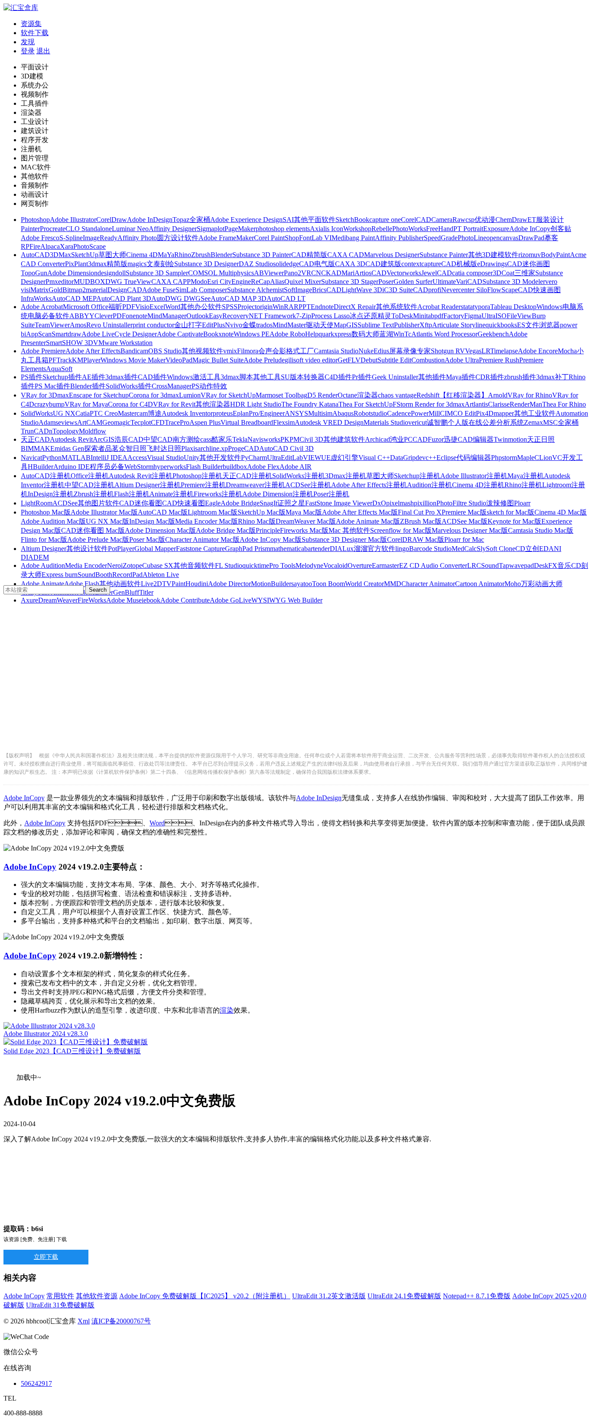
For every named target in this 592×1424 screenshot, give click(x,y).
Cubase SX (157, 565)
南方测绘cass (191, 439)
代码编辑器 (473, 457)
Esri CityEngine (229, 281)
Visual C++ (374, 457)
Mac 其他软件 (349, 530)
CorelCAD (416, 219)
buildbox (235, 466)
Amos (78, 325)
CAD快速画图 (539, 289)
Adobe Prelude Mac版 (98, 539)
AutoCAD (35, 254)
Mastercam (133, 413)
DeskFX (545, 565)
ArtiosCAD (371, 273)
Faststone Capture (200, 548)
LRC (474, 565)
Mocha (567, 351)
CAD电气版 (317, 263)
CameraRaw (448, 219)
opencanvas (502, 237)
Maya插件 (460, 377)
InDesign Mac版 (152, 521)
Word (172, 306)
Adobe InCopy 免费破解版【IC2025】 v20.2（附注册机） (204, 1296)
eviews (67, 422)
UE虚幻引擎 (339, 457)
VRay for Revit (174, 404)
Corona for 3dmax (154, 395)
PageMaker (240, 228)
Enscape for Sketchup (99, 395)
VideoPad (179, 360)
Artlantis (476, 404)
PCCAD (416, 439)
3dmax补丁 (552, 377)
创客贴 (560, 228)
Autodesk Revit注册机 (140, 475)
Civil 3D (311, 439)
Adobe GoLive (230, 600)
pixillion (425, 503)
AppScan (39, 334)
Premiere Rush (499, 360)
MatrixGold (46, 289)
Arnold (497, 395)
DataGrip (403, 457)
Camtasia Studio (336, 351)
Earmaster (385, 565)
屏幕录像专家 (410, 351)
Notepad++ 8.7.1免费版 (477, 1296)
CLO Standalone (88, 228)
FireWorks (92, 600)
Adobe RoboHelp (294, 334)
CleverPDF (110, 315)
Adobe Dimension (72, 273)
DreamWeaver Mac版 (306, 521)
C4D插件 (338, 377)
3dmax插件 (121, 377)
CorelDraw (111, 219)
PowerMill (425, 413)
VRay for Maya (86, 404)
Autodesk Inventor (187, 413)
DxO (379, 503)
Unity (191, 457)
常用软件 (60, 1296)
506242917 (36, 1383)
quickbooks (501, 325)
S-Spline (71, 237)
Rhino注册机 (523, 485)
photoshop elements (283, 228)
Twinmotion (510, 439)
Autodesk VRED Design (329, 422)
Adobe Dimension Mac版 (160, 530)
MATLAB (76, 457)
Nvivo (233, 325)
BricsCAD (327, 289)
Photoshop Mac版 (46, 512)
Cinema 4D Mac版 (560, 512)
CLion (543, 457)
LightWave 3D (362, 289)
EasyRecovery (229, 315)
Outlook (197, 315)
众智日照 (132, 448)
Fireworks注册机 (218, 494)
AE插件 (93, 377)
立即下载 (46, 1257)
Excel (157, 306)
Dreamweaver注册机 (255, 485)
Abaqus (343, 413)
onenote (136, 315)
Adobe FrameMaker (226, 237)
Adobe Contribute (185, 600)
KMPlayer (86, 360)
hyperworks (169, 466)
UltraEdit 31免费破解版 (60, 1305)
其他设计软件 (87, 548)
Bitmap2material (84, 289)
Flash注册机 (132, 494)
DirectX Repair (355, 306)
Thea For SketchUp (365, 404)
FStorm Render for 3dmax (429, 404)
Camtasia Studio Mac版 (540, 530)
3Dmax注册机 (345, 475)
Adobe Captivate (180, 334)
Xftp (426, 325)
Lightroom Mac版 (212, 512)
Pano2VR (297, 273)
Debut (369, 360)
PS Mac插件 (52, 386)
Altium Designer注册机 (147, 485)
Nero (114, 565)
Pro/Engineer (267, 413)
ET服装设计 (545, 219)
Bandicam (134, 351)
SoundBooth (95, 574)
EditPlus (213, 325)
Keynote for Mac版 (514, 521)
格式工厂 (300, 351)
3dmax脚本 (237, 377)
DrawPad (531, 237)
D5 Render (322, 395)
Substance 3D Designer (206, 263)
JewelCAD (436, 273)
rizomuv (529, 254)
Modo (199, 281)
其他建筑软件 (344, 439)
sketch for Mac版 (510, 512)
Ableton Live (161, 574)
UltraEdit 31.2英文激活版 (329, 1296)
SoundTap (495, 565)
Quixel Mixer (302, 281)
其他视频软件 (202, 351)
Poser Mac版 (147, 539)
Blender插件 (88, 386)
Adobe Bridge (240, 503)
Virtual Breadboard (247, 422)
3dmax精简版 (107, 263)
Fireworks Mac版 (304, 530)
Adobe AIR (296, 466)
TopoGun (34, 273)
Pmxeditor (60, 281)
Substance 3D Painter (261, 254)
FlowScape (502, 289)
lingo (402, 548)
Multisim (320, 413)
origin (265, 306)
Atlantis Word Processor (444, 334)
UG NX (64, 413)
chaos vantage (397, 395)
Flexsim (284, 422)
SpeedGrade (441, 237)
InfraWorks (36, 298)
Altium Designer (43, 548)
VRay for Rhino (529, 395)
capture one (385, 219)
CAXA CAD (345, 254)
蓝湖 (386, 334)
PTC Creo (104, 413)
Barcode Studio (430, 548)
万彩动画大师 (542, 583)
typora (481, 306)
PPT (305, 306)
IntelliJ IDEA (109, 457)
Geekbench (493, 334)
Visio (142, 306)
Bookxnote (218, 334)
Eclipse (446, 457)
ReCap (260, 281)
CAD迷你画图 (528, 263)
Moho (512, 583)
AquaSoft (59, 368)
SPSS (229, 306)
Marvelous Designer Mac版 (470, 530)
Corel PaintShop (276, 237)
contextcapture (421, 263)
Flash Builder (204, 466)
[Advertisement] (296, 672)
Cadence (399, 413)
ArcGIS (103, 439)
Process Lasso (330, 315)
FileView (519, 315)
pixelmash (400, 503)
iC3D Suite (397, 289)
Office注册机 (90, 475)
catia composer (472, 273)
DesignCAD (124, 289)
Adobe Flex (263, 466)
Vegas (473, 351)
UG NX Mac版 (107, 521)
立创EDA (539, 548)
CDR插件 (489, 377)
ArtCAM (89, 422)
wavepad (521, 565)
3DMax (60, 254)
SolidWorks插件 (129, 386)
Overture (360, 565)
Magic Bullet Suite (218, 360)
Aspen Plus (205, 422)
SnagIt (268, 503)
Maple (525, 457)
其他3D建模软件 (493, 254)
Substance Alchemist (255, 289)
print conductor (153, 325)
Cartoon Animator (479, 583)
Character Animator (428, 583)
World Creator (364, 583)
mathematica (287, 548)
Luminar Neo (130, 228)
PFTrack (60, 360)
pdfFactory (449, 315)
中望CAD (157, 439)
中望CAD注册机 (89, 485)
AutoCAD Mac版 (163, 512)
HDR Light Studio (255, 404)
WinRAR (286, 306)
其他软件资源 (96, 1296)
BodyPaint (555, 254)
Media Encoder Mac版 (206, 521)
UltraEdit (279, 457)
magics (136, 263)
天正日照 (541, 439)
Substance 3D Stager (349, 281)
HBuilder (40, 466)
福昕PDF (121, 306)
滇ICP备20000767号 (121, 1321)
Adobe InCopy (529, 228)
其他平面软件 (314, 219)
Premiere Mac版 (464, 512)
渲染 (227, 1010)
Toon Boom (328, 583)
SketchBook (352, 219)
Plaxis (189, 448)
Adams (48, 422)
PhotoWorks (409, 228)
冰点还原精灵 (370, 315)
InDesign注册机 (51, 494)
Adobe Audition (43, 565)
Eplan (241, 413)
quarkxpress (335, 334)
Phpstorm (504, 457)
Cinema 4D (142, 254)
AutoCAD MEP (74, 298)
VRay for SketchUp (228, 395)
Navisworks (263, 439)
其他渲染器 (212, 404)
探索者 (94, 448)
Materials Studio (386, 422)
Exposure (496, 228)
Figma (472, 315)
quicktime (255, 565)
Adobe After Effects (92, 351)
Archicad (377, 439)
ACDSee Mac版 (465, 521)
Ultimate (444, 281)
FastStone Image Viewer (338, 503)
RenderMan (526, 404)
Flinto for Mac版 (44, 539)
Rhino (182, 254)
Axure (29, 600)
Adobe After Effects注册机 (369, 485)
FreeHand (439, 228)
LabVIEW (306, 457)
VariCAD (469, 281)
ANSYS (296, 413)
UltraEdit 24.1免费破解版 (404, 1296)
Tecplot (140, 422)
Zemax (533, 422)
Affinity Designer (173, 228)
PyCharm (254, 457)
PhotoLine (472, 237)
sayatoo (301, 583)
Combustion (428, 360)
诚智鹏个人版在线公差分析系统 (475, 422)
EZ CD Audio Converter (433, 565)
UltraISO (494, 315)
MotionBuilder (271, 583)
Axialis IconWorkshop (340, 228)
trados (264, 325)
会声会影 (272, 351)
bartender (317, 548)
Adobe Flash (81, 583)
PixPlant (76, 263)
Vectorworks (404, 273)
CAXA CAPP (171, 281)
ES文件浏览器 (538, 325)
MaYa (166, 254)
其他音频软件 (194, 565)
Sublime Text (376, 325)
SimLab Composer (201, 289)
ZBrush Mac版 (421, 521)
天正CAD (35, 439)
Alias (277, 281)
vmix (230, 351)
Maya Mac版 (304, 512)
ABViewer (269, 273)
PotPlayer (121, 548)
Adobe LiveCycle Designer (119, 334)
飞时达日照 (163, 448)
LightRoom (36, 503)
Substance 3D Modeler (513, 281)
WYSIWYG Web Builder (286, 600)
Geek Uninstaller (395, 377)
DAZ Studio (256, 263)
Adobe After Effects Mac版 (360, 512)
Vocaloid (335, 565)
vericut (417, 422)
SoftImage (298, 289)
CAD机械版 (459, 263)
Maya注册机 (525, 475)
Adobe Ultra (462, 360)
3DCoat (503, 273)
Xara (66, 246)
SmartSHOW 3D (69, 342)
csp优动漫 (480, 219)
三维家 (524, 273)
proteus (223, 413)
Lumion (190, 395)
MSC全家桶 (561, 422)
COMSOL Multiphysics (221, 273)
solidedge (286, 263)
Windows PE (252, 334)
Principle (268, 530)
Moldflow (92, 431)
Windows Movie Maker (133, 360)
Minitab (423, 315)
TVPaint (173, 583)
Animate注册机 (172, 494)
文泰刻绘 (160, 263)
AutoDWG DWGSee (181, 298)
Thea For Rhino (564, 404)
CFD (158, 422)
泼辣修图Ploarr (508, 503)
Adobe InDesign (149, 219)
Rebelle (381, 228)
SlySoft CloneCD (501, 548)
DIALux (342, 548)
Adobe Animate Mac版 (368, 521)
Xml (84, 1321)
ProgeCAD (243, 448)
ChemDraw (511, 219)
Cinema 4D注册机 (478, 485)
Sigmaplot (210, 228)
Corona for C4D (130, 404)
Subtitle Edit (394, 360)
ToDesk (402, 315)
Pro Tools (282, 565)
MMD (392, 583)
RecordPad (127, 574)
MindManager (166, 315)
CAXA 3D (350, 263)
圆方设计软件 (177, 237)
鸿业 (397, 439)
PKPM (289, 439)
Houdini (196, 583)
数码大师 (365, 334)
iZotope (131, 565)
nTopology (64, 431)
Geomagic (116, 422)
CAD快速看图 (183, 503)
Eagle (213, 503)
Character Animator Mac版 (202, 539)
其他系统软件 (396, 306)
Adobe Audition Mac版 (53, 521)
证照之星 (291, 503)
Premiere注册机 (203, 485)
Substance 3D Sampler (157, 273)
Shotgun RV (448, 351)
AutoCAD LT (286, 298)
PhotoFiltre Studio (461, 503)
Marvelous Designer (392, 254)
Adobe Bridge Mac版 (226, 530)
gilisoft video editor (311, 360)
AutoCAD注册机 (46, 475)
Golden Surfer (413, 281)
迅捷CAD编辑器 (469, 439)
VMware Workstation (123, 342)
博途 (155, 413)
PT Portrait (468, 228)
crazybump (49, 404)
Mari (348, 273)
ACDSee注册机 (308, 485)
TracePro (177, 422)
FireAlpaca (44, 246)
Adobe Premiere (43, 351)
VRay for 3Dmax (45, 395)
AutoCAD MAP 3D (239, 298)
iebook (151, 600)
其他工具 (267, 377)
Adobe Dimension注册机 (277, 494)
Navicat (31, 457)
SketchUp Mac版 (261, 512)
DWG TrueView (128, 281)
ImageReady (100, 237)
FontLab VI (315, 237)
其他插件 (432, 377)
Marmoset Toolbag (281, 395)
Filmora (247, 351)
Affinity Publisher (399, 237)
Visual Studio (165, 457)
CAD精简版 (309, 254)
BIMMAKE (38, 448)
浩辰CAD (128, 439)
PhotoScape (89, 246)
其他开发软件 (220, 457)
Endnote (322, 306)
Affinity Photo (137, 237)
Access (137, 457)
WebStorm (138, 466)
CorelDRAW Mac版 (415, 539)
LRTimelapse (499, 351)
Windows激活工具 (194, 377)
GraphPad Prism (247, 548)
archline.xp (213, 448)
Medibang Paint (353, 237)
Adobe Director (229, 583)
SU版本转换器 (303, 377)
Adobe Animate (42, 583)
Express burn (60, 574)
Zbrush (201, 254)
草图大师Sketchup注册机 (403, 475)
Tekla (239, 439)
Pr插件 (362, 377)
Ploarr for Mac (464, 539)
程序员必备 (107, 466)
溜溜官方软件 (374, 548)
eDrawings (492, 263)
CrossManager (172, 386)
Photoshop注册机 (197, 475)
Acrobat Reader (439, 306)
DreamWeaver (58, 600)
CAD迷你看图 (140, 503)
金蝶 (249, 325)
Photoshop (35, 219)
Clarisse (499, 404)
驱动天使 (320, 325)
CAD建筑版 (383, 263)
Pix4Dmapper (495, 413)
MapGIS (346, 325)
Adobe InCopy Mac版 (271, 539)
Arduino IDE (71, 466)
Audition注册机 (429, 485)
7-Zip (303, 315)
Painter (30, 228)
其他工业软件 (535, 413)
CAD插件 (152, 377)
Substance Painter (444, 254)
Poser (386, 281)
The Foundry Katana (309, 404)
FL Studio (228, 565)
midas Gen (69, 448)
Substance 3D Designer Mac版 (344, 539)
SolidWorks (37, 413)
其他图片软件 (98, 503)
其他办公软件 (201, 306)
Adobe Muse (124, 600)
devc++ (426, 457)
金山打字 (188, 325)
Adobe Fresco (40, 237)
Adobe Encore (538, 351)
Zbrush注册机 (94, 494)
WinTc (402, 334)
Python (52, 457)
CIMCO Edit (458, 413)
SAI (288, 219)
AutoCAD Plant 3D (123, 298)
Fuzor (436, 439)
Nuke (366, 351)
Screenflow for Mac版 (401, 530)
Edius (381, 351)
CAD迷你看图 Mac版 (93, 530)
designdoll (112, 273)
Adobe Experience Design (246, 219)
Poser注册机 (331, 494)
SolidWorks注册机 (298, 475)
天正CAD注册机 (247, 475)
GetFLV (349, 360)
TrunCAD (35, 431)
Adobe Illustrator (73, 219)
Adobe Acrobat (42, 306)
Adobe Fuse (159, 289)
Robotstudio (370, 413)
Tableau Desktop (513, 306)
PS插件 (31, 377)
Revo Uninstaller (109, 325)
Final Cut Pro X (420, 512)
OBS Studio (165, 351)
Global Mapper (155, 548)
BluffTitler (139, 592)
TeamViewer (52, 325)
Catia (82, 413)
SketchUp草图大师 (98, 254)
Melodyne (309, 565)
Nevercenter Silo (464, 289)
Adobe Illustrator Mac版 (104, 512)
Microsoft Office (85, 306)
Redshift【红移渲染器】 (452, 395)
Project (247, 306)
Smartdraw (66, 334)
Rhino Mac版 (257, 521)
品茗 (112, 448)
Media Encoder (86, 565)
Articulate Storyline (458, 325)
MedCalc (464, 548)
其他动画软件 (120, 583)
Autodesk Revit (71, 439)
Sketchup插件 (62, 377)
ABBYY (81, 315)
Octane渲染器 (358, 395)
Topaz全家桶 (191, 219)
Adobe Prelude (264, 360)
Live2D (151, 583)
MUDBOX (89, 281)
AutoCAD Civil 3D (286, 448)
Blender (221, 254)
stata (467, 306)
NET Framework (272, 315)
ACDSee (65, 503)
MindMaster (289, 325)
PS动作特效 (209, 386)
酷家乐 (221, 439)
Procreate (52, 228)
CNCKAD (326, 273)
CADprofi (427, 289)
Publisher (407, 325)
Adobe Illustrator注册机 (473, 475)
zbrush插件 (520, 377)
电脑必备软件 (48, 315)
